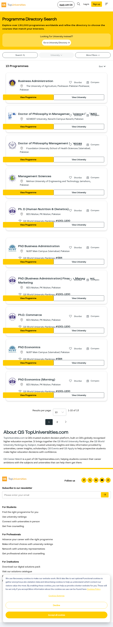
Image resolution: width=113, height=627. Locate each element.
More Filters (92, 55)
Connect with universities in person (21, 521)
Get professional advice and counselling (23, 553)
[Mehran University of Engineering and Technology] (12, 178)
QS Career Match (13, 459)
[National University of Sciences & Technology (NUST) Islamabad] (12, 247)
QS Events (53, 448)
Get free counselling (13, 526)
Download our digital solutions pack (21, 566)
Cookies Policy (93, 589)
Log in (86, 4)
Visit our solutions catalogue (17, 571)
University (55, 55)
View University (79, 97)
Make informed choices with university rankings (27, 544)
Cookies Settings (56, 595)
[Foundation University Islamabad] (12, 145)
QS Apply (69, 448)
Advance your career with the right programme (27, 539)
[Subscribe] (105, 494)
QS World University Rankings (73, 441)
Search (19, 55)
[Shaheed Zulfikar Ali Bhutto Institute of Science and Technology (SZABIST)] (12, 115)
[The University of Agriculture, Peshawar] (12, 82)
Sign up (96, 4)
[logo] (13, 3)
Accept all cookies (56, 615)
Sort (101, 66)
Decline (56, 605)
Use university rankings (14, 516)
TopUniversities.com (14, 437)
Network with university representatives (23, 548)
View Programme (28, 97)
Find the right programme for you (20, 512)
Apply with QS (66, 5)
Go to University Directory (55, 42)
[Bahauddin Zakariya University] (12, 210)
